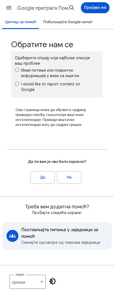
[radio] (17, 70)
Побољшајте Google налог (67, 22)
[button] (8, 7)
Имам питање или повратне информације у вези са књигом (50, 73)
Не (69, 177)
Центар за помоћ (20, 22)
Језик (19, 274)
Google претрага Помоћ (44, 8)
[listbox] (27, 282)
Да (42, 177)
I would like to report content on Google (50, 87)
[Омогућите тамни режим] (52, 281)
